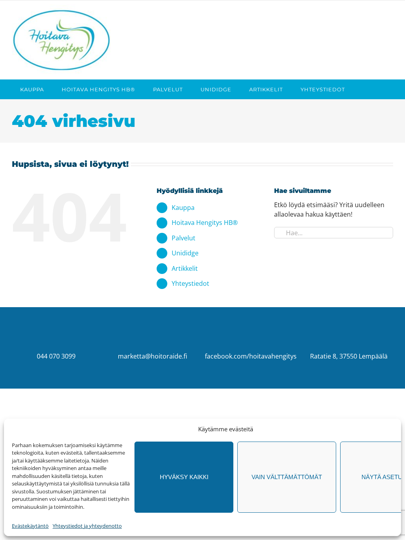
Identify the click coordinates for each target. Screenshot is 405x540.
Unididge (185, 253)
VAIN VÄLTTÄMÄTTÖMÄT (287, 477)
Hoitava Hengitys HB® (205, 222)
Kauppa (183, 207)
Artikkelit (185, 268)
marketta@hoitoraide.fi (152, 356)
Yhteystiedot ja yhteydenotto (87, 525)
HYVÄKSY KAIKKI (184, 477)
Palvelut (183, 238)
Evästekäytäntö (30, 525)
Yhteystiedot (190, 283)
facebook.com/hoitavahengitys (251, 356)
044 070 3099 (56, 356)
